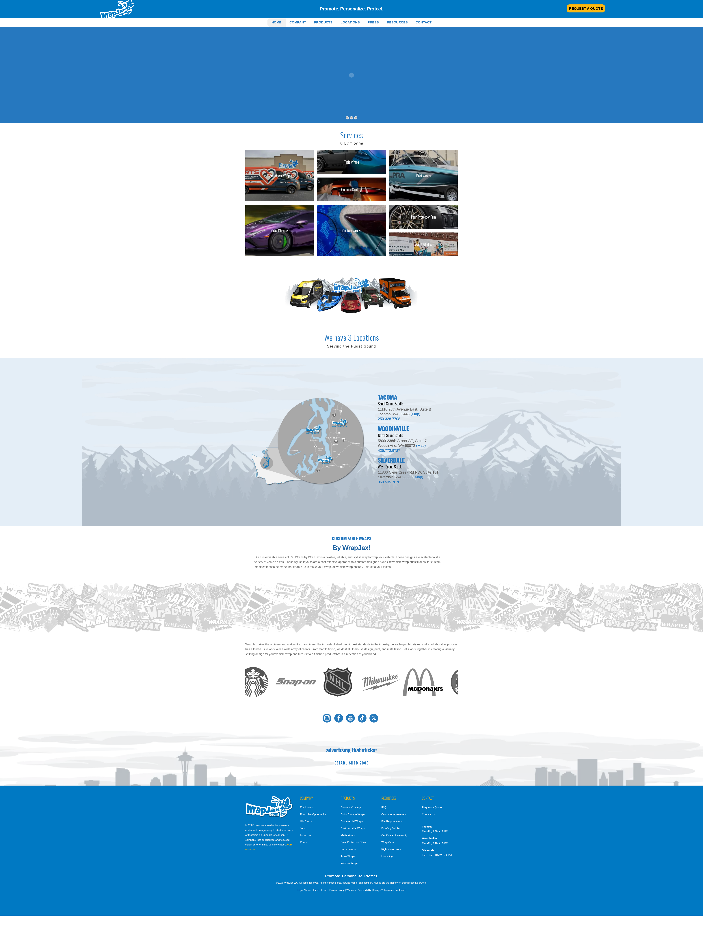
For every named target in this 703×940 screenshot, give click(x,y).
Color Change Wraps (353, 814)
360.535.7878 (389, 482)
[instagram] (328, 718)
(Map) (415, 414)
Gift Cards (306, 821)
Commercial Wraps (352, 821)
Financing (387, 856)
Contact (424, 22)
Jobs (303, 828)
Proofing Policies (391, 828)
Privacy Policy (336, 890)
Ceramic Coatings (351, 807)
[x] (374, 718)
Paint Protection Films (353, 842)
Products (323, 22)
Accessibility (364, 890)
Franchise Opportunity (313, 814)
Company (297, 22)
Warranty (351, 890)
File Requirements (392, 821)
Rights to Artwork (391, 849)
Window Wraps (349, 863)
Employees (306, 807)
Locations (350, 22)
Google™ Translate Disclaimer (389, 890)
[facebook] (339, 718)
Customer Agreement (393, 814)
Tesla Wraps (348, 856)
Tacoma (387, 397)
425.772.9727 (389, 450)
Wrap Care (387, 842)
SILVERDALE (391, 460)
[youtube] (351, 718)
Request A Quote (586, 8)
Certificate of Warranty (394, 835)
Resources (397, 22)
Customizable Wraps (353, 828)
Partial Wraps (348, 849)
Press (373, 22)
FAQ (383, 807)
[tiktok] (363, 718)
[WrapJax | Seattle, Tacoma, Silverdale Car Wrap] (269, 817)
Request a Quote (432, 807)
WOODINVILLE (393, 428)
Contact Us (428, 814)
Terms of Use (320, 890)
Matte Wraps (348, 835)
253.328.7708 (389, 419)
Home (276, 22)
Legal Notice (304, 890)
